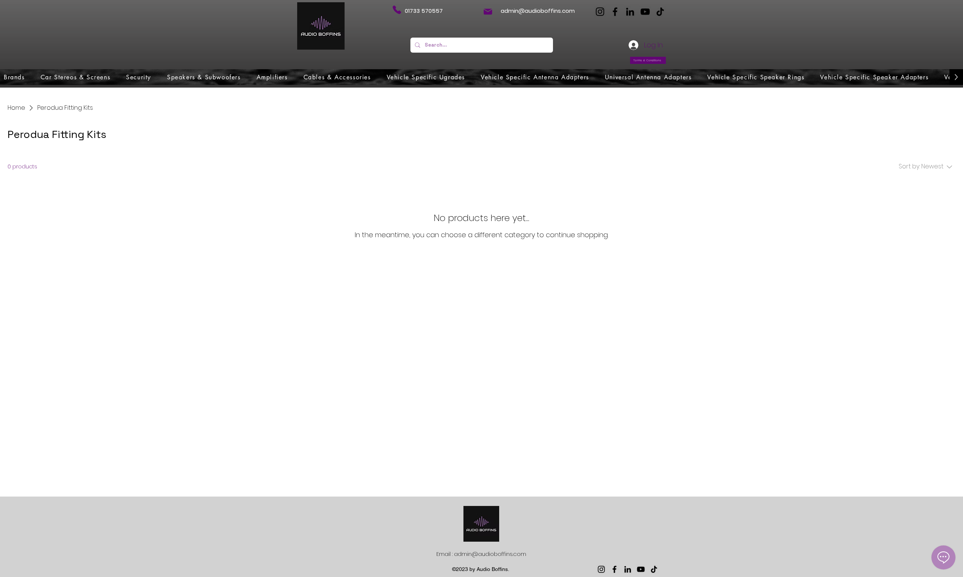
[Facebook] (615, 11)
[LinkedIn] (630, 11)
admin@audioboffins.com (538, 11)
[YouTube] (645, 11)
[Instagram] (600, 11)
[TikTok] (660, 11)
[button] (14, 77)
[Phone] (396, 10)
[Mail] (488, 11)
